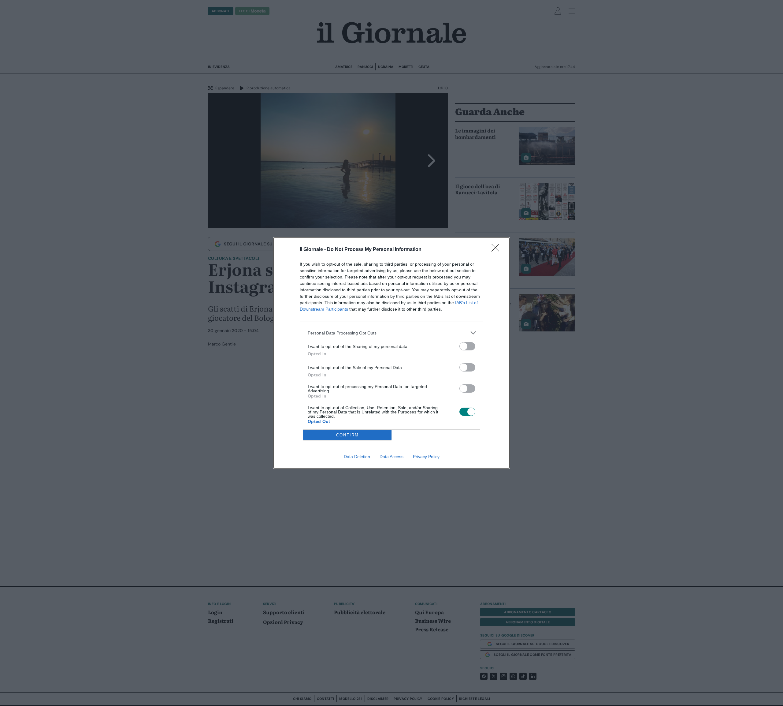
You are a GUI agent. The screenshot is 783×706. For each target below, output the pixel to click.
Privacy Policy (426, 456)
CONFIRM (347, 435)
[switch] (467, 346)
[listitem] (391, 333)
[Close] (497, 250)
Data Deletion (357, 456)
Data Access (391, 456)
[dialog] (391, 353)
